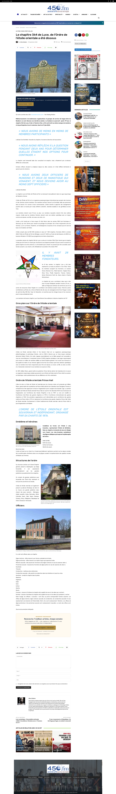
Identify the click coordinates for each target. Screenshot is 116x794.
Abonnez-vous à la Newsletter (83, 49)
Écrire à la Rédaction (80, 43)
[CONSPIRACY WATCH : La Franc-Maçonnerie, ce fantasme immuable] (25, 741)
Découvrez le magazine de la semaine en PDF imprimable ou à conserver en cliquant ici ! (58, 23)
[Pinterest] (83, 35)
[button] (98, 17)
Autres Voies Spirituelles (31, 27)
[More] (55, 47)
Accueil (17, 27)
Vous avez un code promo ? (24, 109)
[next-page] (19, 755)
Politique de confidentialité (80, 777)
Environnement (87, 141)
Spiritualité (22, 27)
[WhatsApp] (87, 35)
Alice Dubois (23, 42)
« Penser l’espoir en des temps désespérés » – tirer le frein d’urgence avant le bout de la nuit (62, 748)
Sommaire (47, 777)
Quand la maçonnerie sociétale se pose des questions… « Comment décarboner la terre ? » (90, 145)
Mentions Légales (66, 777)
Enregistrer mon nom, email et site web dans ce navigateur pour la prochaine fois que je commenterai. (43, 683)
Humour (85, 151)
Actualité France (21, 745)
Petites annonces (55, 777)
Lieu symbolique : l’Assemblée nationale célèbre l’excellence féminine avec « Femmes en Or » (29, 721)
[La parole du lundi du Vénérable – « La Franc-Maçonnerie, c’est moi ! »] (78, 154)
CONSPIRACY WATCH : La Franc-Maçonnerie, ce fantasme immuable (24, 749)
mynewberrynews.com (37, 114)
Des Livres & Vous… (58, 744)
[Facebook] (108, 1)
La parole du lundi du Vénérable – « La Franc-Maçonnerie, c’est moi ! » (90, 155)
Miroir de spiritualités (40, 745)
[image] (87, 67)
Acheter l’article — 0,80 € (25, 104)
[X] (111, 1)
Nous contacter (32, 777)
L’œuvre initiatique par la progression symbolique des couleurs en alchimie (42, 749)
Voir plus (87, 161)
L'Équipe (40, 777)
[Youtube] (113, 1)
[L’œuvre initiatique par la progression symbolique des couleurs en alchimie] (43, 741)
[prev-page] (17, 755)
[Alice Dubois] (17, 42)
